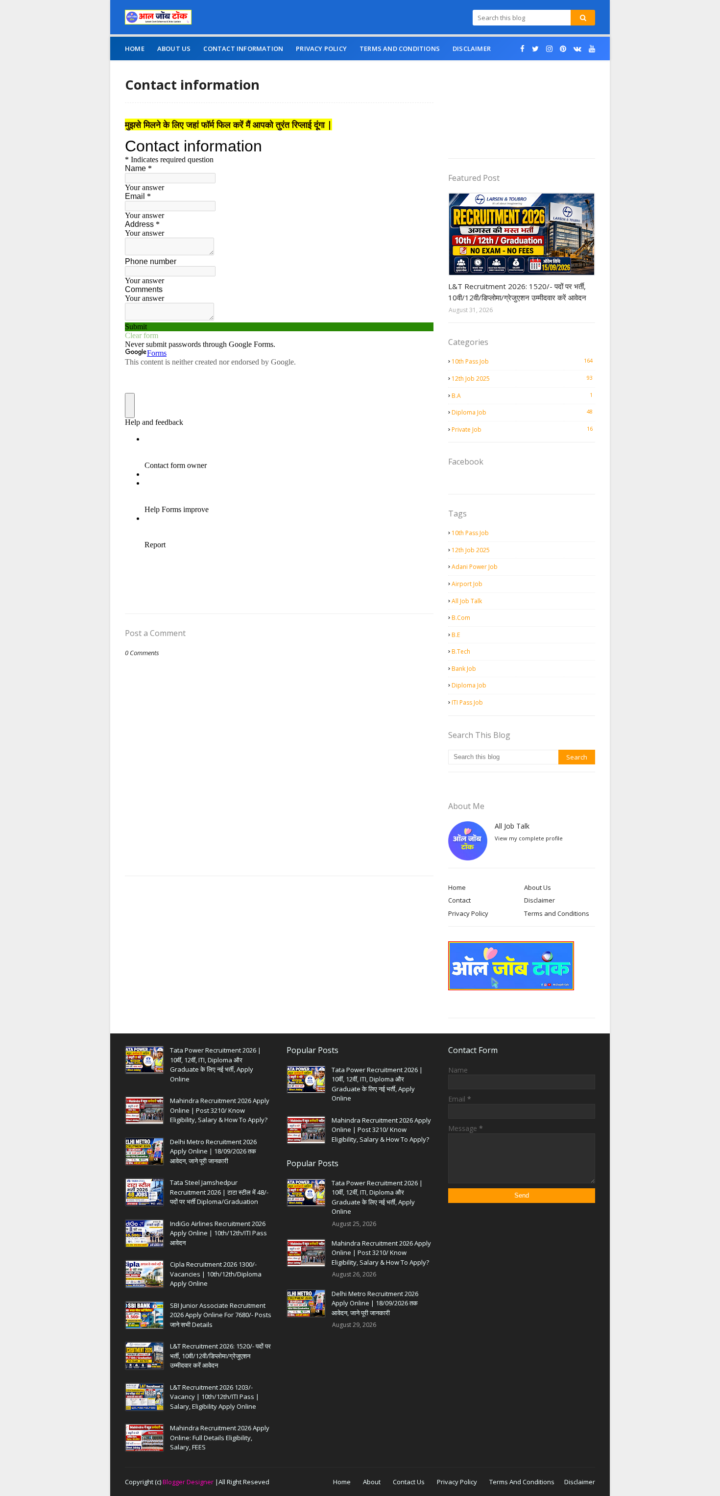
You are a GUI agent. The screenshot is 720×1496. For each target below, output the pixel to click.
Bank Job (464, 668)
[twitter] (535, 49)
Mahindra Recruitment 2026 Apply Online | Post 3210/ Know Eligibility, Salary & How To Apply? (219, 1110)
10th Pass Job (522, 361)
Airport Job (467, 584)
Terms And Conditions (521, 1481)
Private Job (522, 429)
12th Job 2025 (522, 378)
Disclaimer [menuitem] (472, 48)
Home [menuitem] (134, 48)
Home (457, 887)
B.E (456, 635)
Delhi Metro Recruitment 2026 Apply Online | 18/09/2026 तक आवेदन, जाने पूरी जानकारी (213, 1151)
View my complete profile (529, 838)
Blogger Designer (188, 1481)
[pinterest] (563, 49)
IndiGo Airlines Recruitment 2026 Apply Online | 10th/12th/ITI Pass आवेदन (218, 1233)
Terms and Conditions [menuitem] (400, 48)
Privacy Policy (468, 913)
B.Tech (461, 651)
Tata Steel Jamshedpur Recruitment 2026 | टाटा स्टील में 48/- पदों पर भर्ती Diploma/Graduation (219, 1192)
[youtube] (590, 49)
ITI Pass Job (467, 702)
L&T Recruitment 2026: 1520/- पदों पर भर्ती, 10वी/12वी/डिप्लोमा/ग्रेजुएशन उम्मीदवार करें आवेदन (517, 291)
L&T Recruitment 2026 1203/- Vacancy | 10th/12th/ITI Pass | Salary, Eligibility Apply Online (214, 1397)
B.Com (461, 617)
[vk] (577, 49)
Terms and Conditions (556, 913)
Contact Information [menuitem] (243, 48)
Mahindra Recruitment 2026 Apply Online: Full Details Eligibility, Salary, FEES (219, 1437)
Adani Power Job (475, 567)
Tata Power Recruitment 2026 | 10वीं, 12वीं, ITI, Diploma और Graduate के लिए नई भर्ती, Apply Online (215, 1064)
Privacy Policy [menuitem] (321, 48)
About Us (537, 887)
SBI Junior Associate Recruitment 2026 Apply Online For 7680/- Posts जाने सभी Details (220, 1315)
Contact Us (409, 1481)
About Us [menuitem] (174, 48)
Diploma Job (522, 412)
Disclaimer (539, 900)
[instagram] (549, 49)
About (372, 1481)
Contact (459, 900)
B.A (522, 395)
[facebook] (522, 49)
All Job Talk (467, 601)
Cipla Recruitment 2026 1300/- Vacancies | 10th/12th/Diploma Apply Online (216, 1274)
